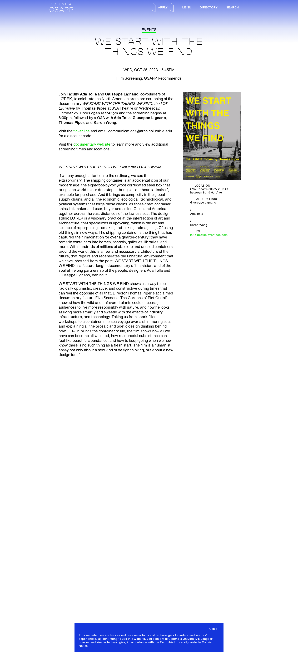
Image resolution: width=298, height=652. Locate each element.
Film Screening (129, 78)
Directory (208, 7)
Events (149, 30)
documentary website (92, 144)
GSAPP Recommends (163, 78)
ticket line (81, 131)
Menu (186, 7)
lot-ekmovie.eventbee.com (209, 235)
